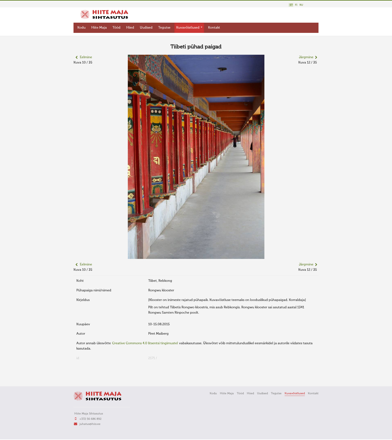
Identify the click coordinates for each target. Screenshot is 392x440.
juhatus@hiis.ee (89, 424)
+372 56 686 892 (90, 419)
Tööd (116, 27)
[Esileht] (104, 18)
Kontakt (214, 27)
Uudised (146, 27)
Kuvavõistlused (188, 27)
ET (291, 5)
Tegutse (164, 27)
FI (296, 5)
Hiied (130, 27)
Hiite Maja (99, 27)
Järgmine (306, 57)
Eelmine (86, 57)
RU (301, 5)
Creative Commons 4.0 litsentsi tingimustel (145, 343)
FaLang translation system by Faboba (88, 377)
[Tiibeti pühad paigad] (196, 256)
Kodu (81, 27)
